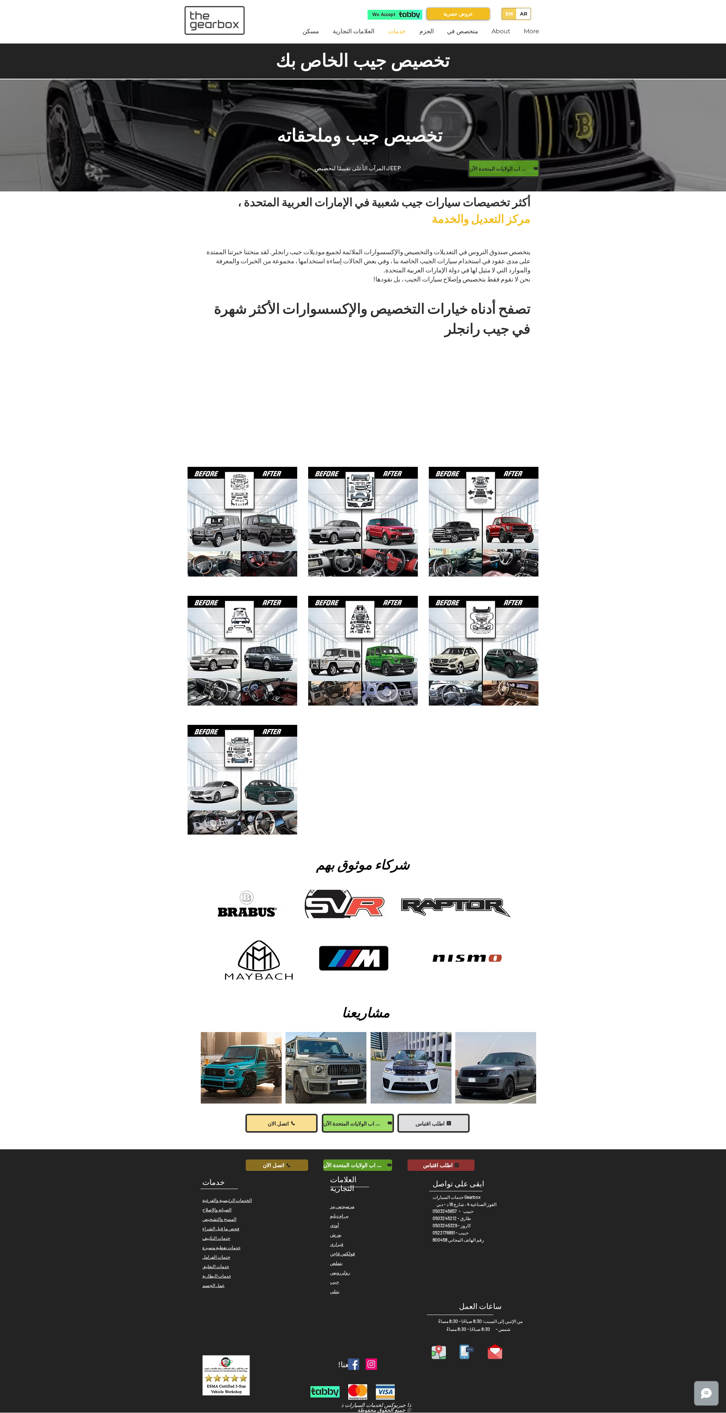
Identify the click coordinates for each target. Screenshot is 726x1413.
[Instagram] (371, 1364)
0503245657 (445, 1211)
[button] (241, 1068)
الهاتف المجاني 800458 (454, 1239)
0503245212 (445, 1218)
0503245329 (445, 1225)
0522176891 (444, 1232)
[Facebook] (353, 1364)
